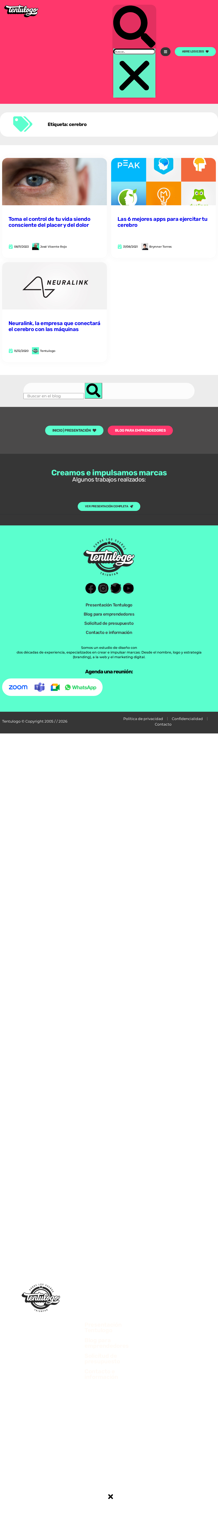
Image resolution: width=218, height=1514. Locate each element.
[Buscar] (93, 391)
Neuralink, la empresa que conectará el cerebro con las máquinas (54, 326)
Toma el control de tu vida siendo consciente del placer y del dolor (49, 222)
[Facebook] (90, 588)
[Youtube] (128, 588)
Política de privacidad (143, 719)
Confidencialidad (187, 719)
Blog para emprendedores (109, 614)
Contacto (163, 724)
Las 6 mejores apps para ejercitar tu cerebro (162, 222)
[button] (134, 27)
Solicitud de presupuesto (108, 623)
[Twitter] (115, 588)
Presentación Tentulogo (109, 604)
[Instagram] (103, 588)
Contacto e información (109, 632)
